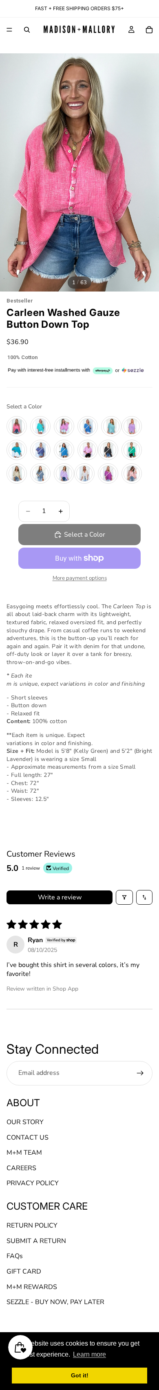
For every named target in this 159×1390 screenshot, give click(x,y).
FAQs (15, 1256)
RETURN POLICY (32, 1225)
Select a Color (24, 406)
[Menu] (9, 29)
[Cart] (149, 30)
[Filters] (124, 897)
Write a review (60, 897)
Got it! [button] (79, 1375)
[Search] (27, 30)
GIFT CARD (24, 1271)
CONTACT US (28, 1137)
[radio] (17, 426)
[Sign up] (140, 1073)
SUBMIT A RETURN (36, 1241)
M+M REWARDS (32, 1287)
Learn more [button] (89, 1354)
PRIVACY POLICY (33, 1183)
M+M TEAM (24, 1153)
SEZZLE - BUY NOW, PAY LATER (55, 1302)
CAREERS (21, 1168)
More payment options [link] (80, 578)
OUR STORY (25, 1122)
